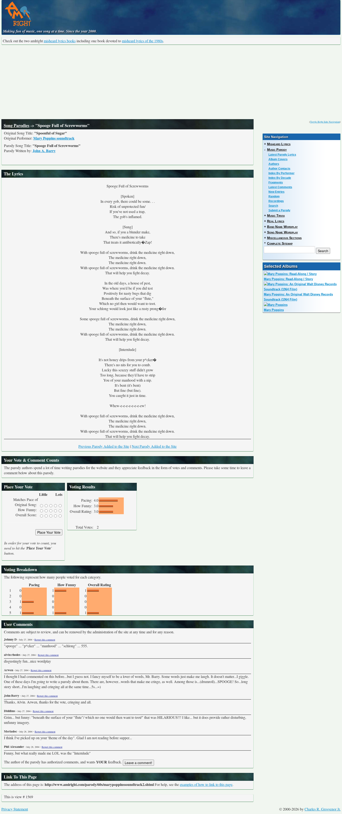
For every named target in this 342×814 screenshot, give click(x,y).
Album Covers (278, 159)
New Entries (276, 191)
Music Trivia (276, 215)
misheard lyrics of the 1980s (142, 40)
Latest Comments (280, 187)
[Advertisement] (171, 81)
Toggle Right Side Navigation (325, 121)
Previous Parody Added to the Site (103, 446)
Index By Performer (281, 173)
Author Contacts (279, 168)
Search (273, 205)
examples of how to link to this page (206, 784)
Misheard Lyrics (279, 144)
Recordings (276, 201)
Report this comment (44, 639)
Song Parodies (16, 125)
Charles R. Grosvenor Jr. (323, 809)
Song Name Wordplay (282, 232)
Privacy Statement (14, 809)
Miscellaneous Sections (284, 238)
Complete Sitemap (280, 243)
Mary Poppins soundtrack (53, 138)
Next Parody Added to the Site (154, 446)
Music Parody (277, 149)
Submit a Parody (279, 210)
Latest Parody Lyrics (282, 154)
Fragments (275, 182)
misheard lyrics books (60, 40)
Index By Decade (279, 178)
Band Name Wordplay (282, 227)
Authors (273, 164)
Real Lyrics (275, 221)
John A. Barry (44, 150)
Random (274, 196)
